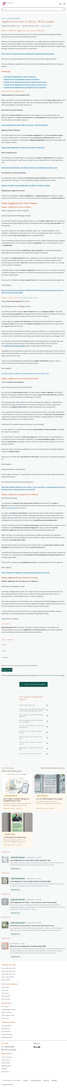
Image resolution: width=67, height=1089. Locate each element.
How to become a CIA (8, 974)
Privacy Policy (41, 675)
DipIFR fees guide (6, 1037)
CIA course (5, 1018)
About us (25, 1080)
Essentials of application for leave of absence (20, 77)
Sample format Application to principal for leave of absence (25, 87)
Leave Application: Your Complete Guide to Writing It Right (30, 881)
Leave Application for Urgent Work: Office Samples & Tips (30, 860)
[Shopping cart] (60, 3)
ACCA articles (5, 999)
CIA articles (5, 993)
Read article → (16, 869)
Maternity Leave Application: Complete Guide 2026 (28, 946)
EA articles (4, 990)
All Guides (54, 1080)
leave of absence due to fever (28, 298)
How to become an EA (8, 971)
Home (3, 18)
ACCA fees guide (6, 1034)
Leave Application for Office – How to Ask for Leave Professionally (33, 902)
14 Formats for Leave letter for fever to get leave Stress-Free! (32, 926)
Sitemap (4, 1069)
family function (12, 508)
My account (5, 1072)
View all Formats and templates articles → (53, 768)
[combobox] (33, 9)
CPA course (5, 1006)
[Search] (64, 9)
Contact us (46, 1080)
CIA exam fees (6, 1031)
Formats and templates (13, 18)
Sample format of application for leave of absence (21, 79)
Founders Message (36, 1080)
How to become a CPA (8, 968)
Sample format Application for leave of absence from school (25, 85)
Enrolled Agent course (8, 1009)
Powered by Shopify (7, 1084)
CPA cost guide (6, 1026)
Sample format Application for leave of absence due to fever (25, 82)
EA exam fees (5, 1028)
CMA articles (5, 996)
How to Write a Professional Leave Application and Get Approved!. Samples (28, 54)
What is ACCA (5, 980)
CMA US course (6, 1012)
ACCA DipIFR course (7, 1015)
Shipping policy (6, 1066)
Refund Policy (5, 1063)
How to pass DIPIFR (7, 977)
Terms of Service (54, 675)
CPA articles (5, 987)
